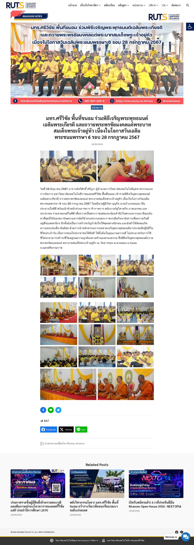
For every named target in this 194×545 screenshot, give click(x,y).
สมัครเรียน (109, 5)
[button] (190, 27)
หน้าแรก (72, 5)
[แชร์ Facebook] (43, 410)
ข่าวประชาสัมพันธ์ (138, 472)
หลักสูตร (122, 5)
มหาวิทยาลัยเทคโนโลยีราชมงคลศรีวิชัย (125, 540)
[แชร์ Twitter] (58, 410)
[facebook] (177, 532)
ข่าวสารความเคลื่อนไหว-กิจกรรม (59, 443)
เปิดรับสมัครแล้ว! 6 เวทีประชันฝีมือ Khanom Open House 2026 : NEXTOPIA (155, 504)
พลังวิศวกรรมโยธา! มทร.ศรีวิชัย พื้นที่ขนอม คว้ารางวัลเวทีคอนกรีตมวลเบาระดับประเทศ (94, 506)
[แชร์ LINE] (51, 410)
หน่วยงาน (137, 5)
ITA (164, 5)
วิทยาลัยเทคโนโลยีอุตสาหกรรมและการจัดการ (76, 540)
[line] (181, 532)
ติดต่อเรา (176, 5)
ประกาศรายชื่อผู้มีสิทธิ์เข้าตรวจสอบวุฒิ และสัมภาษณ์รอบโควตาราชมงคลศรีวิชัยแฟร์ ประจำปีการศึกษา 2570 (37, 506)
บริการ (152, 5)
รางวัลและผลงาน (78, 472)
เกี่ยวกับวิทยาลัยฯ (89, 5)
